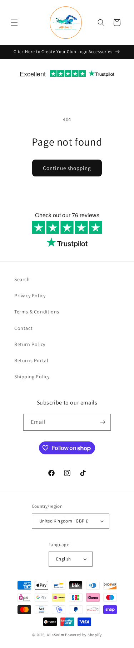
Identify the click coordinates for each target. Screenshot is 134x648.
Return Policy (29, 344)
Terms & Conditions (36, 311)
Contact (23, 328)
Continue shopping (67, 168)
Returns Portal (31, 360)
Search (22, 279)
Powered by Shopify (83, 634)
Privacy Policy (29, 295)
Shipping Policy (32, 376)
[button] (14, 22)
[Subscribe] (102, 422)
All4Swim (55, 634)
